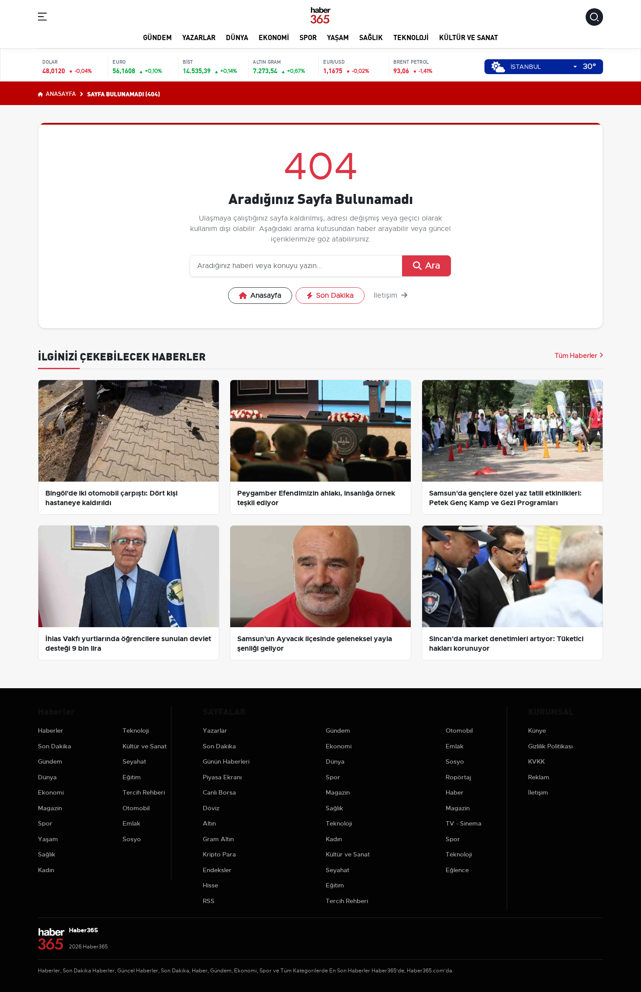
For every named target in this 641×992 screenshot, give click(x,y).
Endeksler (217, 870)
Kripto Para (219, 854)
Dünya (237, 37)
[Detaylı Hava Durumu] (498, 66)
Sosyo (132, 839)
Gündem (157, 37)
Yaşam (338, 37)
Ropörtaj (458, 777)
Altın (209, 823)
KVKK (536, 761)
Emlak (131, 823)
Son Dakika (335, 295)
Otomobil (136, 808)
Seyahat (134, 761)
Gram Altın (218, 839)
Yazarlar (198, 37)
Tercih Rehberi (144, 792)
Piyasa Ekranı (222, 777)
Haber (455, 792)
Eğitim (132, 777)
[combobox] (544, 66)
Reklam (538, 777)
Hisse (210, 885)
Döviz (211, 808)
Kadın (46, 870)
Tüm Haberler (576, 356)
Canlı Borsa (219, 792)
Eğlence (457, 870)
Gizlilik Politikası (550, 746)
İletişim (386, 295)
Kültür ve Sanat (468, 37)
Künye (537, 730)
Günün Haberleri (226, 761)
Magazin (50, 808)
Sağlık (371, 37)
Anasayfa (60, 93)
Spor (308, 37)
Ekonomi (274, 37)
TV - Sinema (463, 823)
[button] (42, 18)
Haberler (50, 730)
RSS (209, 901)
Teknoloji (411, 37)
